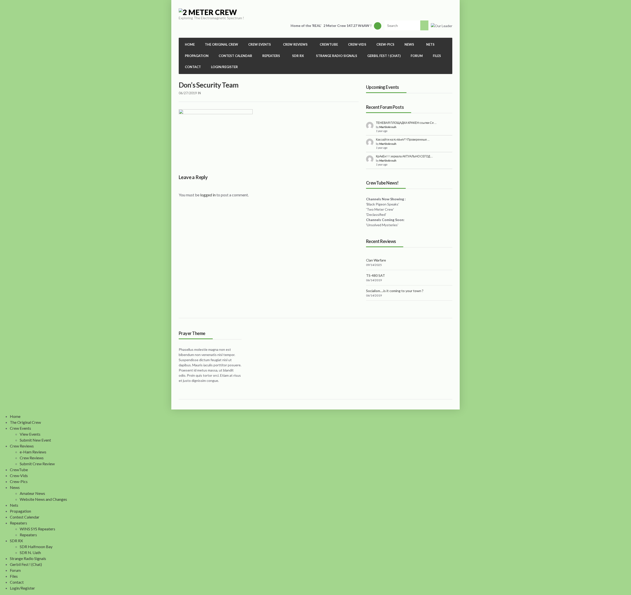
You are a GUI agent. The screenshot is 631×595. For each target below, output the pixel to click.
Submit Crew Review (37, 463)
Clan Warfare (376, 260)
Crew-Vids (357, 44)
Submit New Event (35, 440)
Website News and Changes (43, 499)
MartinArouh (387, 127)
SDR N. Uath (30, 552)
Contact (193, 67)
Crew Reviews (32, 457)
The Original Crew (221, 44)
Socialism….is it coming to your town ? (394, 291)
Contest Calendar (235, 56)
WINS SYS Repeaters (37, 528)
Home (190, 44)
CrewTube (329, 44)
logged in (208, 194)
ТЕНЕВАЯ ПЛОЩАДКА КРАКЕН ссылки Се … (406, 123)
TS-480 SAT (375, 275)
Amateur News (32, 493)
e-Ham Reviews (33, 451)
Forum (417, 56)
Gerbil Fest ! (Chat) (384, 56)
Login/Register (224, 67)
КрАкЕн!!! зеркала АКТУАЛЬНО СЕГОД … (404, 156)
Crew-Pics (385, 44)
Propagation (197, 56)
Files (437, 56)
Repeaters (28, 534)
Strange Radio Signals (336, 56)
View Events (30, 434)
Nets (430, 44)
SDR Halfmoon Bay (36, 546)
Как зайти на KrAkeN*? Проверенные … (403, 139)
